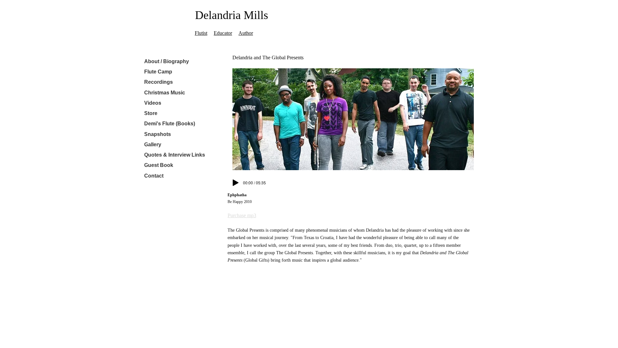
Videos (152, 103)
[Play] (236, 182)
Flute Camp (158, 71)
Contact (154, 176)
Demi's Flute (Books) (169, 123)
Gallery (152, 144)
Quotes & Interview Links (174, 155)
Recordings (158, 82)
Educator (223, 33)
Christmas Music (164, 92)
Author (246, 33)
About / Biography (166, 61)
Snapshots (157, 134)
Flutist (201, 33)
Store (150, 113)
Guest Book (158, 165)
